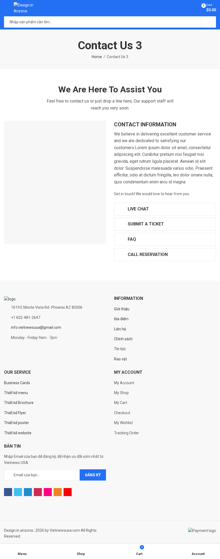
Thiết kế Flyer (15, 413)
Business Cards (17, 383)
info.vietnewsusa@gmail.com (36, 327)
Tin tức (120, 349)
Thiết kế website (17, 433)
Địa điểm (121, 319)
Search (208, 22)
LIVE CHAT (138, 208)
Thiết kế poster (16, 423)
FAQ (131, 239)
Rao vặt (120, 359)
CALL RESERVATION (147, 254)
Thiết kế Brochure (19, 403)
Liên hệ (120, 329)
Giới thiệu (121, 309)
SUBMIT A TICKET (145, 223)
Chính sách (123, 339)
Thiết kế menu (16, 393)
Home (97, 57)
